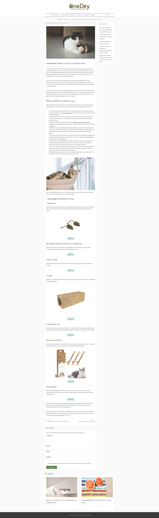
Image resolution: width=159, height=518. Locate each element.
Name (48, 446)
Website (48, 457)
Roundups (79, 15)
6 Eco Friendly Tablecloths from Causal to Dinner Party (57, 421)
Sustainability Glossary (89, 15)
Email (48, 451)
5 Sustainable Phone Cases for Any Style (86, 421)
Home (52, 15)
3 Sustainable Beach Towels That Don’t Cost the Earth (105, 37)
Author (58, 66)
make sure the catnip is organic (81, 122)
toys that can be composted (56, 415)
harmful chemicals (66, 113)
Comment (49, 435)
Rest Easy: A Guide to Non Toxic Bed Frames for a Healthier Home (105, 30)
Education (72, 15)
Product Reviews (65, 15)
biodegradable (53, 281)
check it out (70, 238)
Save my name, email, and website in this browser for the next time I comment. (69, 463)
